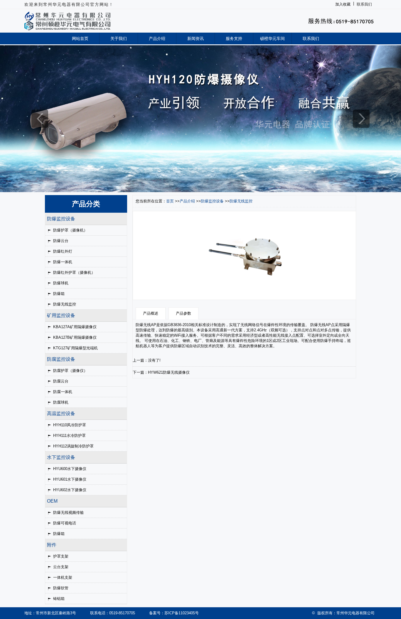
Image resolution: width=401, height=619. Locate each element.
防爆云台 (60, 241)
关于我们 (118, 38)
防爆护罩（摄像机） (70, 230)
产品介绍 (157, 38)
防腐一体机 (62, 392)
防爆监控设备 (212, 201)
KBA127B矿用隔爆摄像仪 (75, 337)
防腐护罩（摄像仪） (70, 370)
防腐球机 (60, 402)
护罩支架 (60, 556)
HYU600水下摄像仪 (69, 469)
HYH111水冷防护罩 (69, 435)
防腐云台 (60, 381)
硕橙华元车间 (272, 38)
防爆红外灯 (62, 251)
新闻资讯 (195, 38)
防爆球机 (60, 283)
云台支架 (60, 567)
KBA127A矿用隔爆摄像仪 (75, 327)
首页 (170, 201)
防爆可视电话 (64, 523)
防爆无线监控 (64, 304)
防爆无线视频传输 (68, 512)
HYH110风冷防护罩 (69, 425)
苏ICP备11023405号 (181, 613)
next (361, 119)
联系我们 (364, 4)
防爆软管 (60, 588)
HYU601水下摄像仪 (69, 479)
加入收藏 (343, 4)
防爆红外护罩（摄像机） (74, 272)
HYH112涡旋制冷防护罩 (73, 446)
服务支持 (234, 38)
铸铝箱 (59, 598)
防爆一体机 (62, 262)
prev (39, 119)
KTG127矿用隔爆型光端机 (75, 348)
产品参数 (183, 313)
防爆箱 (59, 293)
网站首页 (80, 38)
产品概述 (150, 313)
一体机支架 (62, 577)
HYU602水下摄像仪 (69, 490)
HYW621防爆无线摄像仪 (169, 372)
